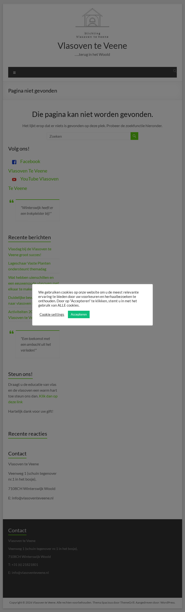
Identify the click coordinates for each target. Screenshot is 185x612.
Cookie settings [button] (52, 314)
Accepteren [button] (79, 314)
